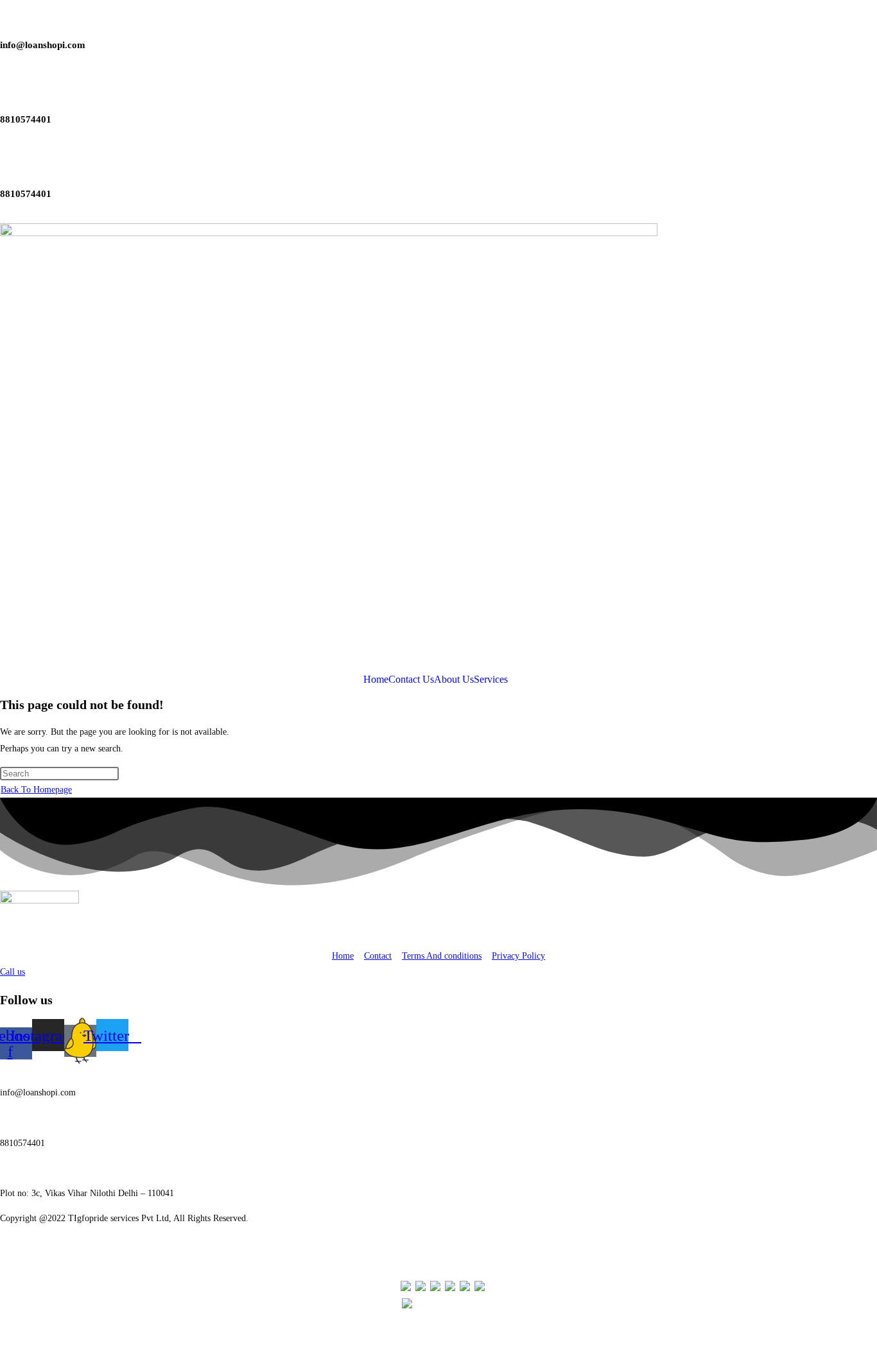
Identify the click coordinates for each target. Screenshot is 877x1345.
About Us (454, 679)
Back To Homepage (36, 789)
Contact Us (411, 679)
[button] (494, 679)
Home (375, 679)
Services (491, 679)
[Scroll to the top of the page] (3, 1337)
